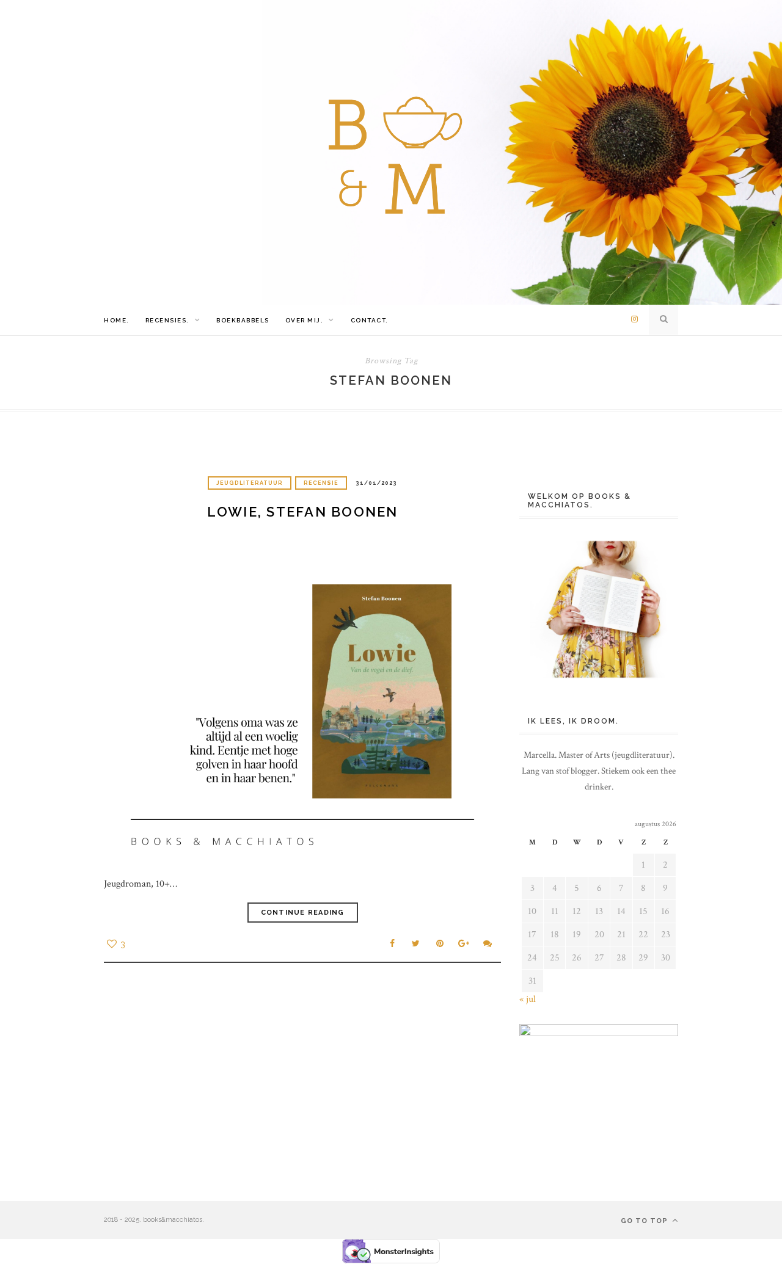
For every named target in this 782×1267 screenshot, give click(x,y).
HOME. (117, 320)
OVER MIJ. (304, 320)
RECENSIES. (167, 320)
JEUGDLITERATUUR (249, 483)
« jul (527, 999)
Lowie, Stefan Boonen (302, 512)
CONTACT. (370, 320)
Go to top (645, 1221)
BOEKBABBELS (242, 320)
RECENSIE (321, 483)
